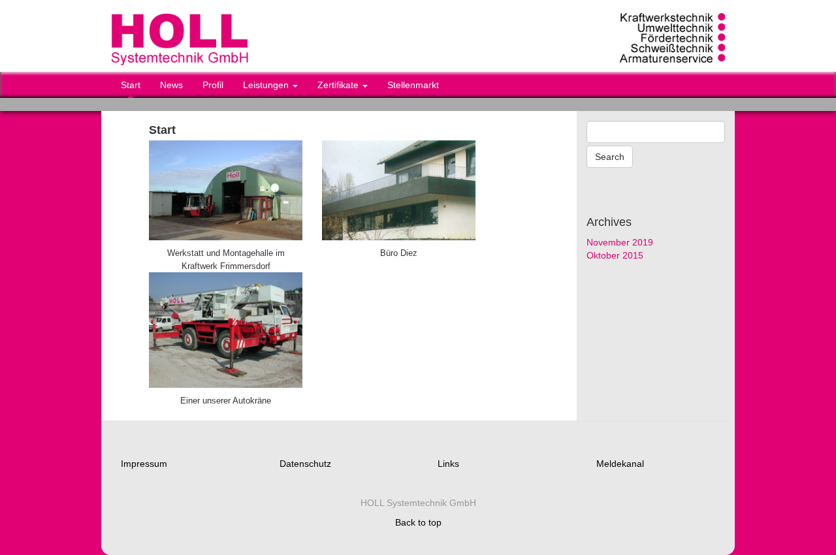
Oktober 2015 (615, 255)
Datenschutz (305, 463)
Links (448, 463)
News (171, 85)
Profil (212, 85)
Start (130, 85)
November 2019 (620, 242)
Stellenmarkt (413, 85)
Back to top (418, 522)
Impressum (144, 463)
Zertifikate (339, 85)
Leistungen (267, 85)
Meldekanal (620, 463)
